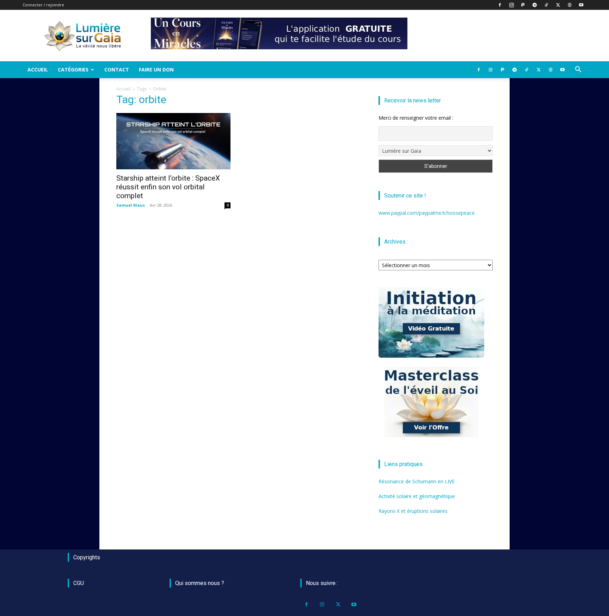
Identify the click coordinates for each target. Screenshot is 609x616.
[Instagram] (511, 5)
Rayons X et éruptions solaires (413, 511)
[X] (558, 5)
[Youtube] (581, 5)
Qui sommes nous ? (199, 583)
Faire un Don (156, 69)
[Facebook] (499, 5)
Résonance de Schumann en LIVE (417, 481)
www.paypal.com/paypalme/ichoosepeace (427, 212)
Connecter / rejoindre (43, 4)
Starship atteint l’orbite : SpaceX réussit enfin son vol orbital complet (168, 187)
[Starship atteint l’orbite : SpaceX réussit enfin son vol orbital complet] (173, 141)
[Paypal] (523, 5)
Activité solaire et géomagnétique (417, 496)
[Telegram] (534, 5)
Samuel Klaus (130, 205)
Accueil (37, 69)
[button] (578, 70)
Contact (116, 69)
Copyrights (86, 557)
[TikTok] (546, 5)
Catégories (73, 69)
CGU (78, 583)
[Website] (569, 5)
